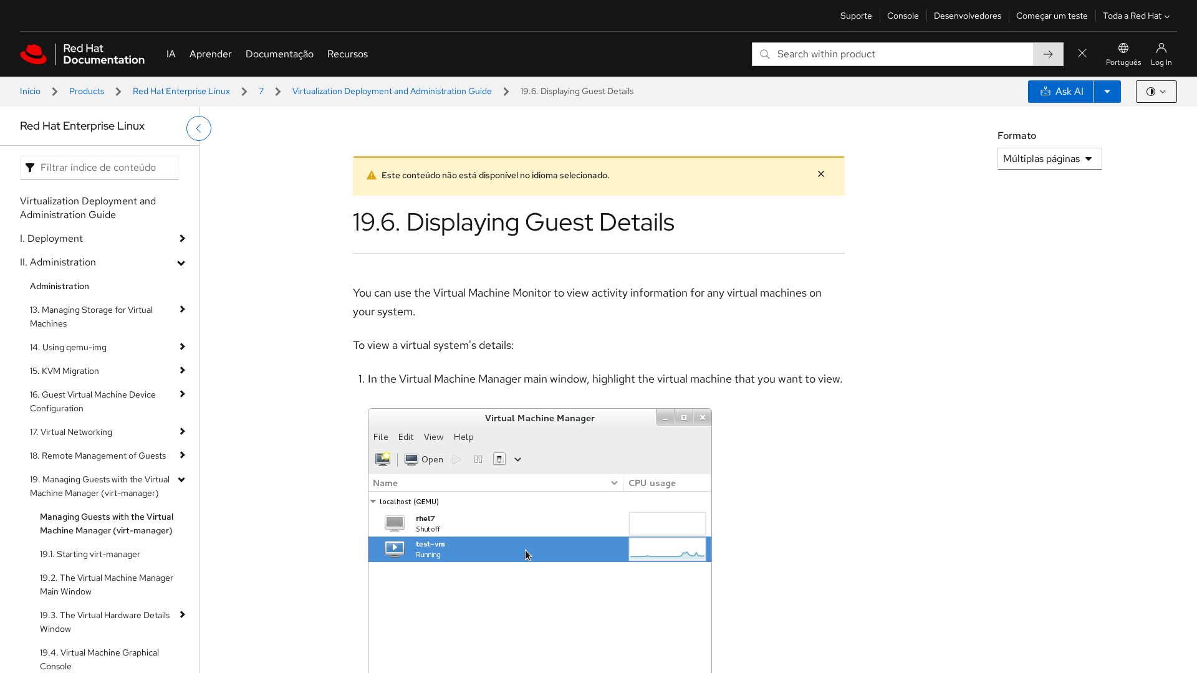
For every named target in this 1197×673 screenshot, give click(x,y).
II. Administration (58, 262)
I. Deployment (51, 238)
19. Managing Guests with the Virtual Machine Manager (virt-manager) (100, 486)
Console (903, 15)
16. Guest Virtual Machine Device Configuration (93, 401)
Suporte (856, 15)
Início (30, 91)
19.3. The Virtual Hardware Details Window (105, 621)
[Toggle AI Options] (1107, 91)
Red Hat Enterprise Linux (181, 91)
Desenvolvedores (967, 15)
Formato (1017, 135)
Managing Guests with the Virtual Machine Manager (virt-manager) (106, 523)
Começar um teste (1052, 15)
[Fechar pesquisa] (1082, 53)
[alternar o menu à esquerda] (198, 128)
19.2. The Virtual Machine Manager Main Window (106, 584)
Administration (59, 286)
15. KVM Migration (64, 370)
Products (86, 91)
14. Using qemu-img (68, 347)
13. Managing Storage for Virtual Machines (91, 316)
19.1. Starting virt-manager (90, 554)
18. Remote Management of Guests (98, 455)
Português (1123, 62)
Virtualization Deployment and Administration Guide (392, 91)
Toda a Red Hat (1132, 15)
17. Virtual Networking (71, 431)
